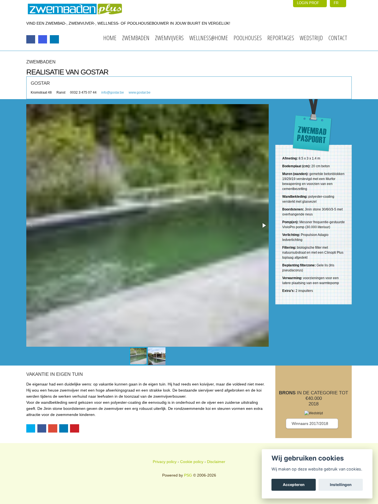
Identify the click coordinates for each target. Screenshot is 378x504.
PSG (188, 475)
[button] (263, 225)
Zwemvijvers (169, 38)
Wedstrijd (311, 38)
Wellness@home (208, 38)
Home (109, 38)
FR (337, 3)
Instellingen (340, 484)
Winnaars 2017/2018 (310, 423)
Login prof (308, 3)
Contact (337, 38)
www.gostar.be (140, 92)
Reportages (280, 38)
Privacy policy (165, 461)
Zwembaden (135, 38)
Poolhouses (248, 38)
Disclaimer (216, 461)
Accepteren (293, 484)
